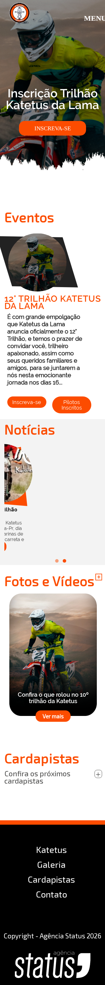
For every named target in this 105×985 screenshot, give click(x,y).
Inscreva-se (52, 128)
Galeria (51, 864)
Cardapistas (51, 879)
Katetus (51, 849)
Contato (51, 894)
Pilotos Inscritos (72, 405)
